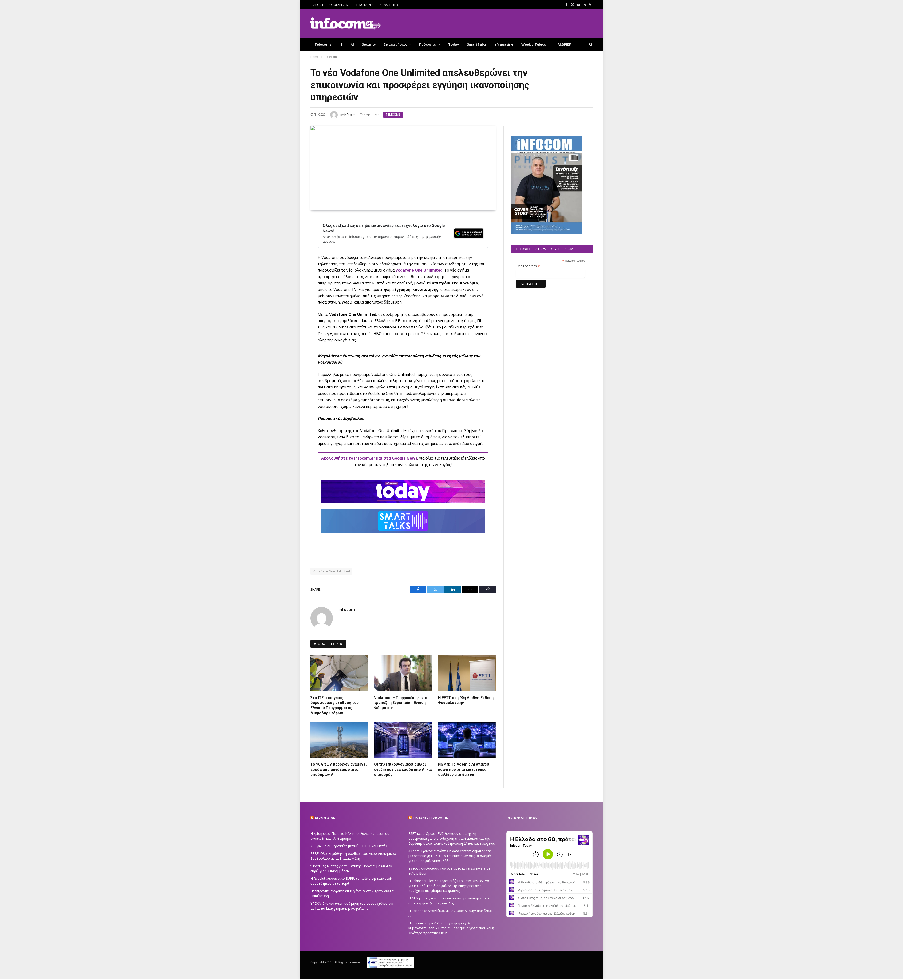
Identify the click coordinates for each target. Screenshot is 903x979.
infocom (349, 115)
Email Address (528, 266)
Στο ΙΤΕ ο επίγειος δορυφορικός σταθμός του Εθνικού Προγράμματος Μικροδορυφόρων (334, 705)
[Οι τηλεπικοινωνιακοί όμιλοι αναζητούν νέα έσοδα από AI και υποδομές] (403, 740)
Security (369, 44)
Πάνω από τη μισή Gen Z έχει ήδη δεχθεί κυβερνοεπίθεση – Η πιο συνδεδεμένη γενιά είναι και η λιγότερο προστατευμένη (451, 928)
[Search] (590, 44)
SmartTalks (477, 44)
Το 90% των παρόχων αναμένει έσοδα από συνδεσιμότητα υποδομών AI (338, 769)
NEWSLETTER (389, 5)
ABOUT (318, 5)
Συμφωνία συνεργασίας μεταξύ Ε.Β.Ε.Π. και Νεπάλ (348, 846)
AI (352, 44)
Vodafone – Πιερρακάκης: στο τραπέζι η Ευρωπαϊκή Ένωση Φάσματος (400, 702)
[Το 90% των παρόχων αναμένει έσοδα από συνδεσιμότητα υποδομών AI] (339, 740)
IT (341, 44)
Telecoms (322, 44)
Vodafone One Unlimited (419, 270)
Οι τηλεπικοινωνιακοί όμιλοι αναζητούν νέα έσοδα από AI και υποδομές (403, 769)
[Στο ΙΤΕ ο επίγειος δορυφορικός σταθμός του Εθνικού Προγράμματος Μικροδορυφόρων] (339, 673)
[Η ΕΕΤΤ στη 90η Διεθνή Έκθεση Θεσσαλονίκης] (467, 673)
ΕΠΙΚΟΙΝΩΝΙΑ (364, 5)
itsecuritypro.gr (431, 818)
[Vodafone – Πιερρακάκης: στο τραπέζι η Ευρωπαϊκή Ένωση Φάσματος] (403, 673)
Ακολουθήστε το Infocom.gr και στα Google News (369, 458)
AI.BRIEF (564, 44)
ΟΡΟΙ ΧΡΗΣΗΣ (339, 5)
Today (453, 44)
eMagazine (504, 44)
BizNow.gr (325, 818)
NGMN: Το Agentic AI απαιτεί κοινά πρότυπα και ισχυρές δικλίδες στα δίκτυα (463, 769)
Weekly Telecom (535, 44)
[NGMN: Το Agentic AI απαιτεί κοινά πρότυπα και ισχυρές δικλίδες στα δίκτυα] (467, 740)
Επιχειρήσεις (395, 44)
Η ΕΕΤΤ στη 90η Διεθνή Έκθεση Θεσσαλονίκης (466, 700)
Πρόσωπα (427, 44)
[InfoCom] (345, 23)
